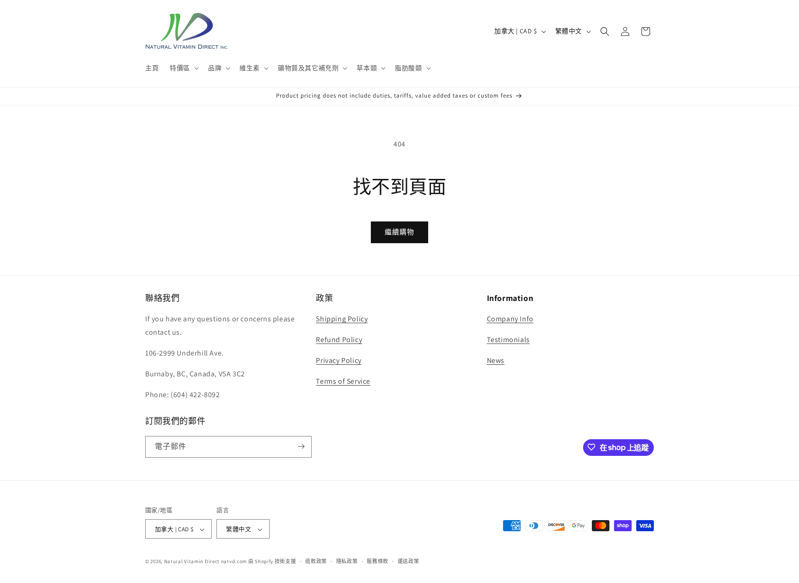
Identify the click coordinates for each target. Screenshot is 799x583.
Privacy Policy (338, 360)
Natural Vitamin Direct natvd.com (205, 561)
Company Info (510, 319)
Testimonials (508, 340)
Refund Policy (339, 340)
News (495, 360)
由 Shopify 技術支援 (272, 561)
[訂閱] (301, 446)
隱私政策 (347, 561)
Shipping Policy (342, 319)
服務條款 (377, 561)
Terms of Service (343, 381)
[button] (183, 68)
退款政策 (316, 561)
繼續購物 (399, 231)
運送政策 (408, 561)
